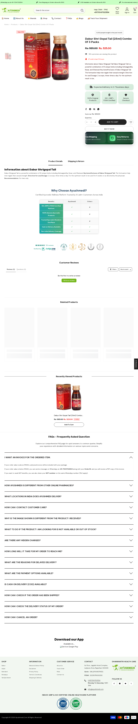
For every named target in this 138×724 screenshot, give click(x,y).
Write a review (69, 280)
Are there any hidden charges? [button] (23, 540)
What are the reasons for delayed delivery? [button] (31, 562)
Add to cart (112, 122)
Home (6, 24)
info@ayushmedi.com (96, 689)
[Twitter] (131, 683)
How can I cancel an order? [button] (21, 617)
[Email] (94, 109)
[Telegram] (90, 109)
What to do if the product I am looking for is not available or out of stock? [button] (50, 529)
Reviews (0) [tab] (11, 269)
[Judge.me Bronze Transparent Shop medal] (81, 246)
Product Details (55, 161)
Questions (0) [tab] (21, 269)
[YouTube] (125, 683)
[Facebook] (86, 109)
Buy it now (109, 129)
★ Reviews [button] (136, 364)
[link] (131, 122)
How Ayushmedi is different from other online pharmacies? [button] (39, 485)
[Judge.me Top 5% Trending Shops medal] (100, 246)
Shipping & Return (76, 161)
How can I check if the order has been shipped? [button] (32, 595)
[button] (69, 457)
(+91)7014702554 (94, 680)
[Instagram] (120, 683)
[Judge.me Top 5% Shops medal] (91, 246)
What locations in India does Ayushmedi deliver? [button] (33, 496)
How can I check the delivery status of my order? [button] (34, 606)
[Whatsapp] (98, 109)
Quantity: (88, 118)
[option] (47, 56)
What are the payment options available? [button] (29, 573)
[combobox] (56, 10)
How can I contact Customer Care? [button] (26, 507)
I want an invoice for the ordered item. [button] (27, 457)
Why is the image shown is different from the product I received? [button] (43, 518)
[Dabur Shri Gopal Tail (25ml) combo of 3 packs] (69, 397)
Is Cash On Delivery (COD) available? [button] (26, 584)
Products (14, 24)
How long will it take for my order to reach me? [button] (33, 551)
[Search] (59, 10)
